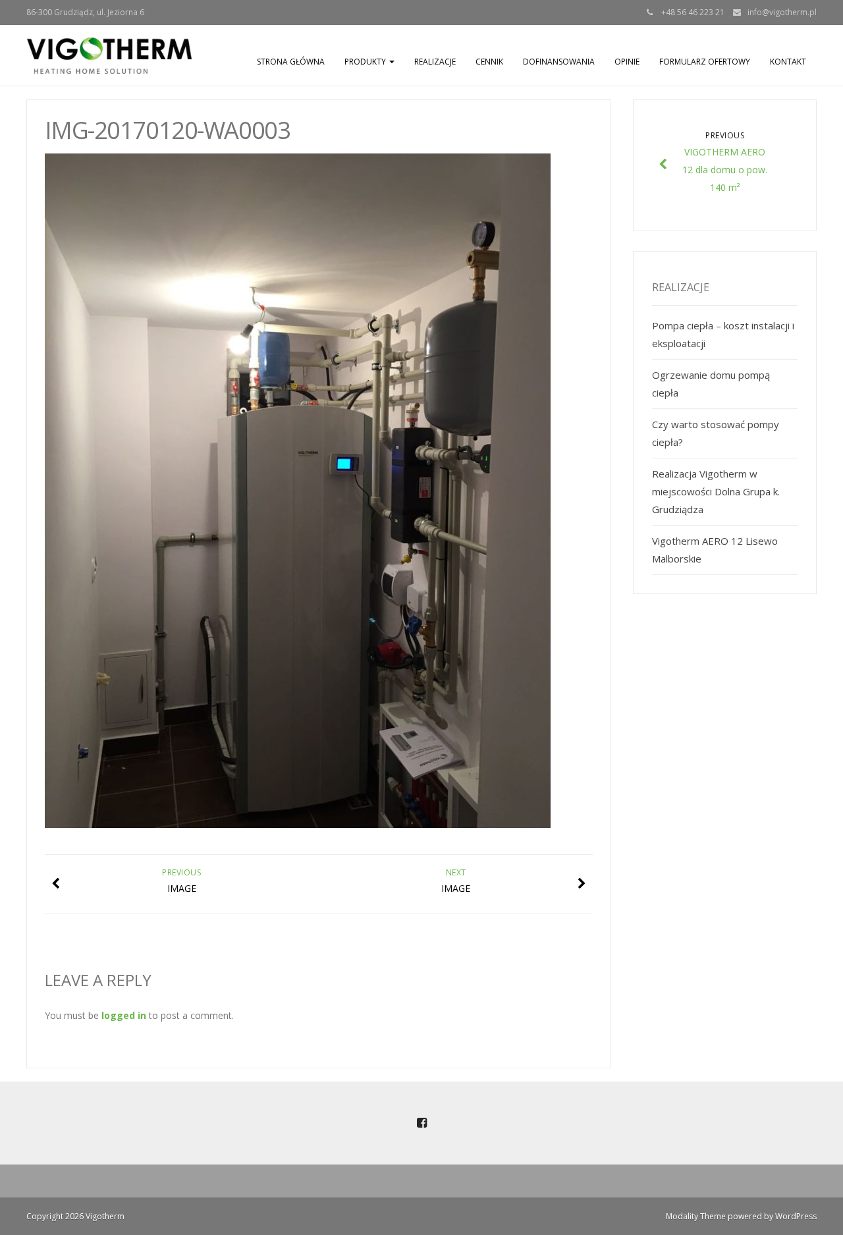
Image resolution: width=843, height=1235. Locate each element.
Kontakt (788, 61)
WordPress (796, 1216)
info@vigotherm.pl (782, 12)
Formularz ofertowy (704, 61)
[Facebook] (421, 1123)
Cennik (489, 61)
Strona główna (291, 61)
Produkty (366, 61)
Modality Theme (696, 1216)
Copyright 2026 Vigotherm (75, 1216)
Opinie (626, 61)
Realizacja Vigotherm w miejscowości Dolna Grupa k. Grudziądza (716, 491)
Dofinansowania (559, 61)
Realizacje (435, 61)
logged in (123, 1015)
